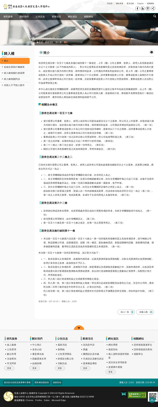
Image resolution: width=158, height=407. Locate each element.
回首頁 (110, 3)
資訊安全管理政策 (117, 362)
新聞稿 (61, 349)
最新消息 (62, 345)
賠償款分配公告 (66, 358)
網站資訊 (72, 16)
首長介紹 (37, 349)
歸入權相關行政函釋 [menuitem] (14, 73)
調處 (85, 349)
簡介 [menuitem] (6, 61)
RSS (142, 8)
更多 (9, 368)
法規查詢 (11, 358)
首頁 (41, 42)
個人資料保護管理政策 (118, 356)
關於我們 (24, 16)
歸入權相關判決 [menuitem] (12, 79)
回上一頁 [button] (125, 312)
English (140, 3)
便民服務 (8, 16)
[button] (137, 395)
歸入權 (59, 42)
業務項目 (56, 16)
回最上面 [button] (143, 312)
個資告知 (113, 349)
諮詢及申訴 (89, 345)
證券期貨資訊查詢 (143, 349)
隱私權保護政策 (42, 382)
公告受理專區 (65, 354)
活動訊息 (62, 363)
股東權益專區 (90, 363)
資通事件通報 (115, 367)
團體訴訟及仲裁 (91, 354)
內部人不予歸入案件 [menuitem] (14, 85)
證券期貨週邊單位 (143, 345)
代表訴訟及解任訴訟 (93, 358)
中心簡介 (37, 345)
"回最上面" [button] (152, 400)
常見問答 (11, 363)
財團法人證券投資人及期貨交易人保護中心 (26, 6)
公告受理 (11, 349)
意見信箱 (130, 3)
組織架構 (37, 363)
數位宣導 (11, 354)
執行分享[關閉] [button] (153, 8)
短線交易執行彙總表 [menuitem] (14, 67)
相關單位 (138, 354)
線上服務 (11, 345)
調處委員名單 (39, 358)
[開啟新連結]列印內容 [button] (151, 52)
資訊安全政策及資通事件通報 (17, 382)
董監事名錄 (38, 354)
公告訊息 (40, 16)
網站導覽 (119, 3)
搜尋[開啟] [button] (154, 16)
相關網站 (150, 3)
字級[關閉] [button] (148, 8)
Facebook (137, 8)
